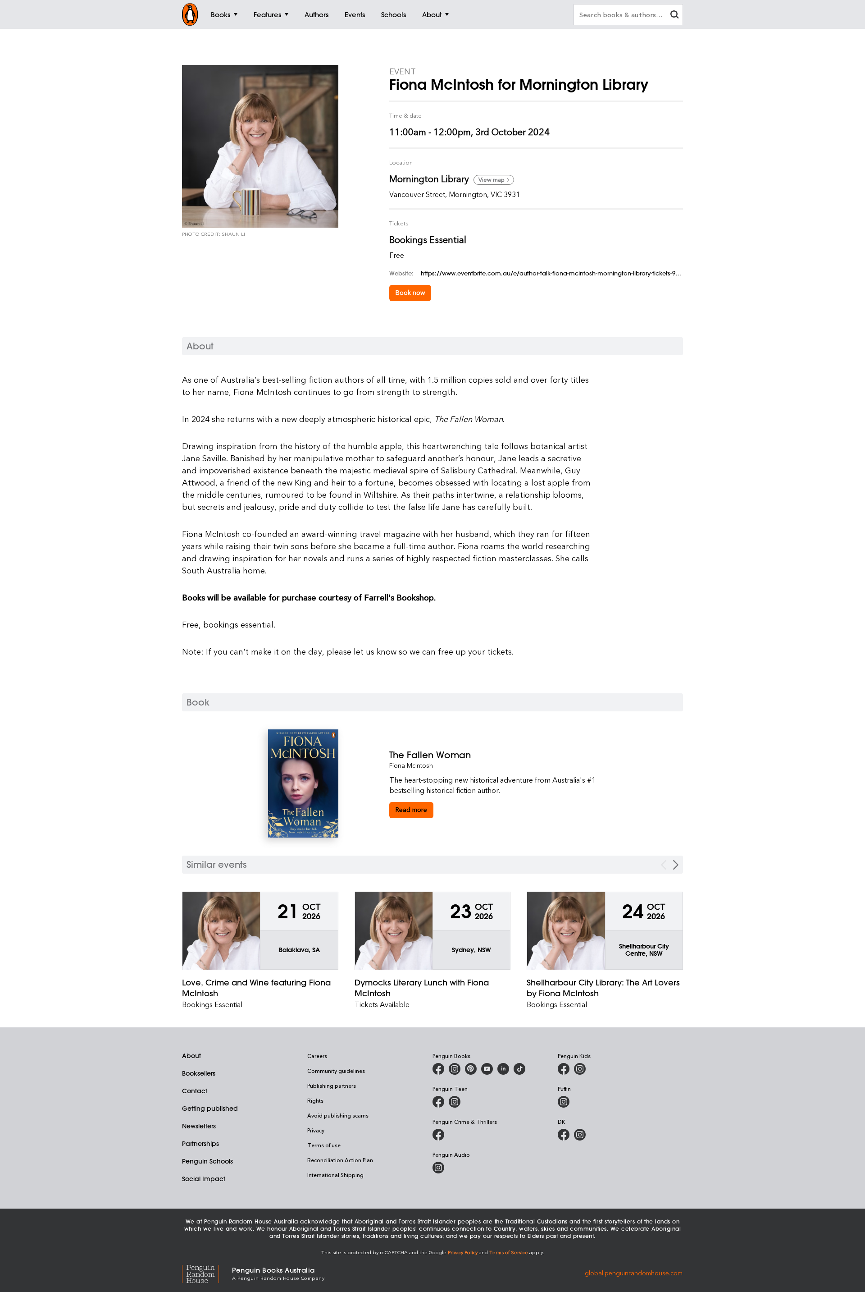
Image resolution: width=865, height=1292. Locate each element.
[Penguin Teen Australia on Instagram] (454, 1102)
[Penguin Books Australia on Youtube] (487, 1069)
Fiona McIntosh (411, 765)
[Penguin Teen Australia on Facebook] (438, 1102)
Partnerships (200, 1144)
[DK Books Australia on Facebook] (563, 1135)
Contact (194, 1091)
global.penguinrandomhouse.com (634, 1273)
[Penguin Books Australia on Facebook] (438, 1069)
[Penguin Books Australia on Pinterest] (471, 1069)
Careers (317, 1056)
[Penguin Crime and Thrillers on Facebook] (438, 1135)
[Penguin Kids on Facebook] (563, 1069)
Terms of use (324, 1145)
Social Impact (203, 1179)
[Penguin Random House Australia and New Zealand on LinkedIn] (503, 1069)
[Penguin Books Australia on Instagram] (454, 1069)
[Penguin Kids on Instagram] (580, 1069)
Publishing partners (331, 1085)
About (191, 1056)
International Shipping (335, 1175)
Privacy (315, 1130)
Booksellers (198, 1073)
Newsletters (199, 1126)
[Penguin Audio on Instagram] (438, 1167)
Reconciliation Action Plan (340, 1160)
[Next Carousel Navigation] (675, 865)
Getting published (210, 1108)
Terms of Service (508, 1252)
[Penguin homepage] (190, 14)
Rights (315, 1100)
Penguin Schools (207, 1161)
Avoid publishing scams (338, 1115)
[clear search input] (674, 15)
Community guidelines (336, 1071)
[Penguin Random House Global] (207, 1273)
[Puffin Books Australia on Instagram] (563, 1102)
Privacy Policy (463, 1252)
